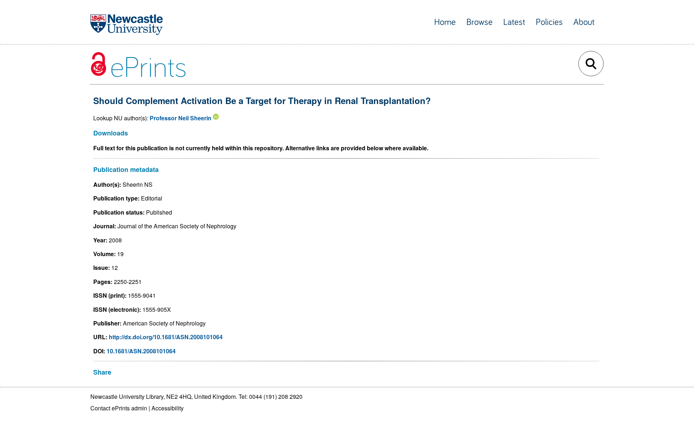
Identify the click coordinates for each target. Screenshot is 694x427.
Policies (549, 22)
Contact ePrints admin (118, 408)
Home (445, 22)
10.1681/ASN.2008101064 (141, 351)
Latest (514, 22)
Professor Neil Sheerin (180, 118)
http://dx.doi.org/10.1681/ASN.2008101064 (166, 337)
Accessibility (167, 408)
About (584, 22)
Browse (479, 22)
